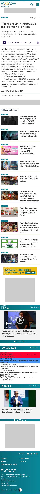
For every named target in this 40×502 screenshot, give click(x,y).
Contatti (23, 461)
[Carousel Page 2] (17, 341)
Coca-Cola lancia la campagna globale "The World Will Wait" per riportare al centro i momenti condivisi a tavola (29, 196)
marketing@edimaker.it (9, 485)
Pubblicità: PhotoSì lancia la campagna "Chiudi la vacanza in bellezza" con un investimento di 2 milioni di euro (29, 227)
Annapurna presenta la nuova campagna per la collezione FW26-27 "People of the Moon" (28, 120)
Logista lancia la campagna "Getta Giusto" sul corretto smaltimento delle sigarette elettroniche (29, 243)
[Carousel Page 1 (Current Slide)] (14, 341)
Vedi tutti (33, 307)
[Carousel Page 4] (22, 341)
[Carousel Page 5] (25, 341)
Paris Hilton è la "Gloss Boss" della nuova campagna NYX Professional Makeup (28, 150)
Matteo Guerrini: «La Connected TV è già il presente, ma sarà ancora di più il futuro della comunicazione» (19, 333)
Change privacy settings (9, 464)
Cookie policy (24, 459)
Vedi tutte (33, 386)
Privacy (3, 461)
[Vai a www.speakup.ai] (38, 42)
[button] (37, 4)
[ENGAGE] (8, 3)
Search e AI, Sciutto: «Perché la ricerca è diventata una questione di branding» (17, 410)
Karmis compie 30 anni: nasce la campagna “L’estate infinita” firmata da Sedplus (29, 163)
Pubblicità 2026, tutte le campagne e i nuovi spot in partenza (29, 178)
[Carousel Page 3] (20, 341)
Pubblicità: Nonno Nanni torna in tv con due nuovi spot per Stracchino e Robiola (28, 211)
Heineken (6, 95)
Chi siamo (4, 459)
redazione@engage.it (8, 481)
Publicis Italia (18, 95)
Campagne (4, 17)
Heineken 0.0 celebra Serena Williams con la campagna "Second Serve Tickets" (28, 258)
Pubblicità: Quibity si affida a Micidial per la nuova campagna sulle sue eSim (29, 133)
